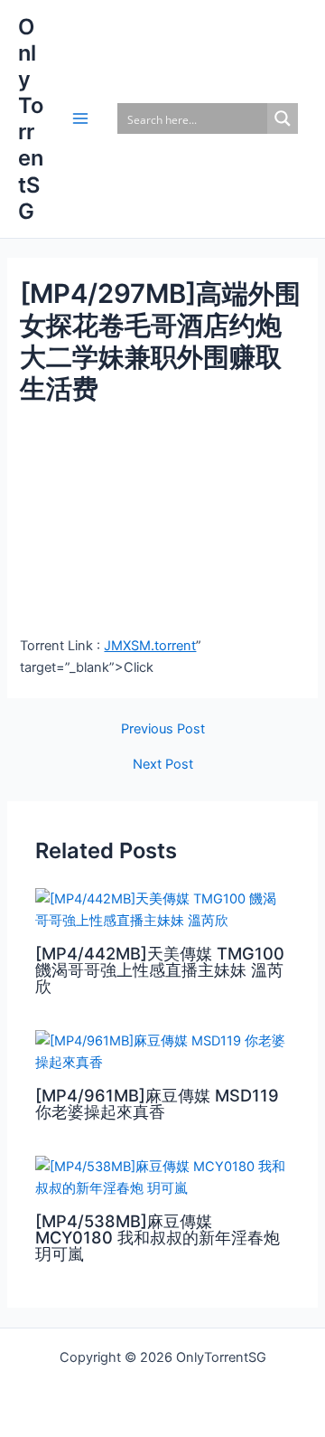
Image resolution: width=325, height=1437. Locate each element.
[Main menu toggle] (80, 118)
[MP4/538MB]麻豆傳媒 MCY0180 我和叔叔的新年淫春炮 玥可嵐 (157, 1237)
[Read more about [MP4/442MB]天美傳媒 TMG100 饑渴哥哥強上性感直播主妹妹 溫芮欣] (162, 909)
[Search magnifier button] (282, 118)
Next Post (163, 764)
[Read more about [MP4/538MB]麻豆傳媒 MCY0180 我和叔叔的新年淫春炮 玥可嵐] (162, 1176)
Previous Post (163, 729)
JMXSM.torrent (150, 646)
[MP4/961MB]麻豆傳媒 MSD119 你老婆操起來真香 (157, 1103)
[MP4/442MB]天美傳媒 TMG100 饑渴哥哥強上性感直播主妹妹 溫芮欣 (159, 969)
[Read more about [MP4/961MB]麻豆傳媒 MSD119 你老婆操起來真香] (162, 1051)
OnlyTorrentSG (30, 119)
